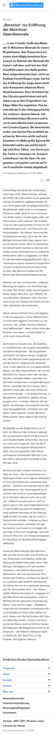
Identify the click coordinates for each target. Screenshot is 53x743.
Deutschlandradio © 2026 (18, 730)
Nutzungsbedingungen (16, 707)
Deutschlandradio (13, 698)
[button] (4, 5)
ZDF (23, 720)
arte (41, 720)
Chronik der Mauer (14, 725)
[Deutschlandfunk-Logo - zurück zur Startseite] (26, 5)
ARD (16, 720)
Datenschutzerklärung (16, 703)
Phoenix (32, 720)
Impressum (9, 712)
